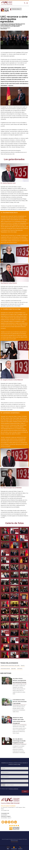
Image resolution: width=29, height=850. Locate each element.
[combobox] (3, 785)
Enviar (25, 791)
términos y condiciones (13, 788)
